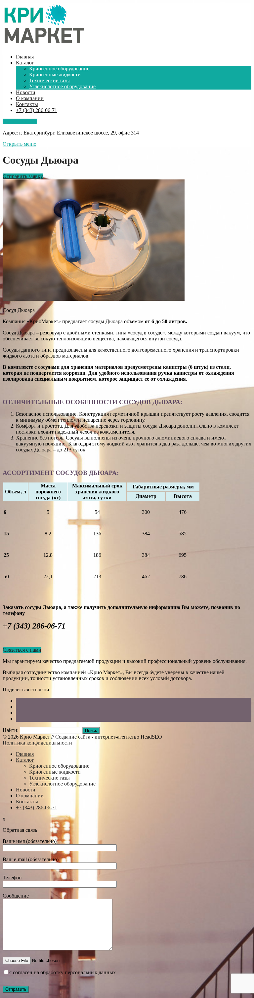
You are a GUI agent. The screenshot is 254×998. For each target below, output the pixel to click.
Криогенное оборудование (59, 68)
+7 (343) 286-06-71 (36, 110)
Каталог (25, 62)
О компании (30, 98)
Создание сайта (72, 737)
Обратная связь (20, 121)
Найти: (11, 730)
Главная (25, 56)
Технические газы (49, 80)
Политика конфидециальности (37, 743)
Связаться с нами (22, 650)
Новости (25, 92)
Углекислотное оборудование (62, 86)
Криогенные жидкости (55, 74)
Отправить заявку (23, 176)
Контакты (27, 104)
